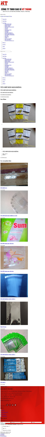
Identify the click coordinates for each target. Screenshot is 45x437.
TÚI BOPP (7, 30)
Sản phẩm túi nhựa (8, 29)
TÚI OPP (6, 27)
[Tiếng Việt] (2, 16)
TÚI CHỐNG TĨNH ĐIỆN (9, 34)
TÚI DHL (6, 31)
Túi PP (6, 37)
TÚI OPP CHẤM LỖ (8, 32)
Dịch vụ (4, 42)
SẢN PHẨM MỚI (8, 59)
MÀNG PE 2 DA (8, 60)
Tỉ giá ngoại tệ (3, 414)
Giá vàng (2, 410)
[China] (10, 16)
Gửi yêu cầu (3, 423)
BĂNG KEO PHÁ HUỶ (9, 33)
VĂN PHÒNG (3, 436)
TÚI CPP (6, 35)
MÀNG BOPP (7, 61)
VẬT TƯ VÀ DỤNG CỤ (9, 40)
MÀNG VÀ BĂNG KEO (9, 62)
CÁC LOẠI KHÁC (8, 38)
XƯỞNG (2, 435)
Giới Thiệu (4, 21)
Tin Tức (4, 44)
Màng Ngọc (7, 36)
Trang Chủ (4, 19)
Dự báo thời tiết (4, 416)
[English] (7, 16)
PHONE (2, 434)
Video (4, 46)
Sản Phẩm (4, 23)
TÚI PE (6, 28)
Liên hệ (4, 48)
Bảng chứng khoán (4, 412)
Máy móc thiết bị (8, 39)
